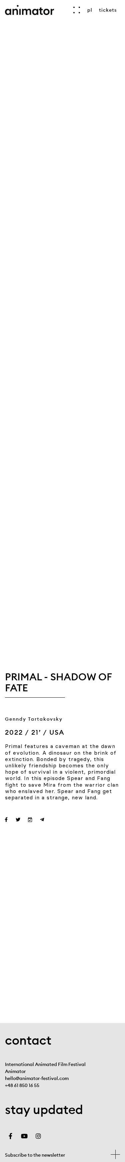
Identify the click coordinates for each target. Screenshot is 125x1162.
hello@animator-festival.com (37, 1078)
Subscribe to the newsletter (35, 1155)
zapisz (115, 1154)
